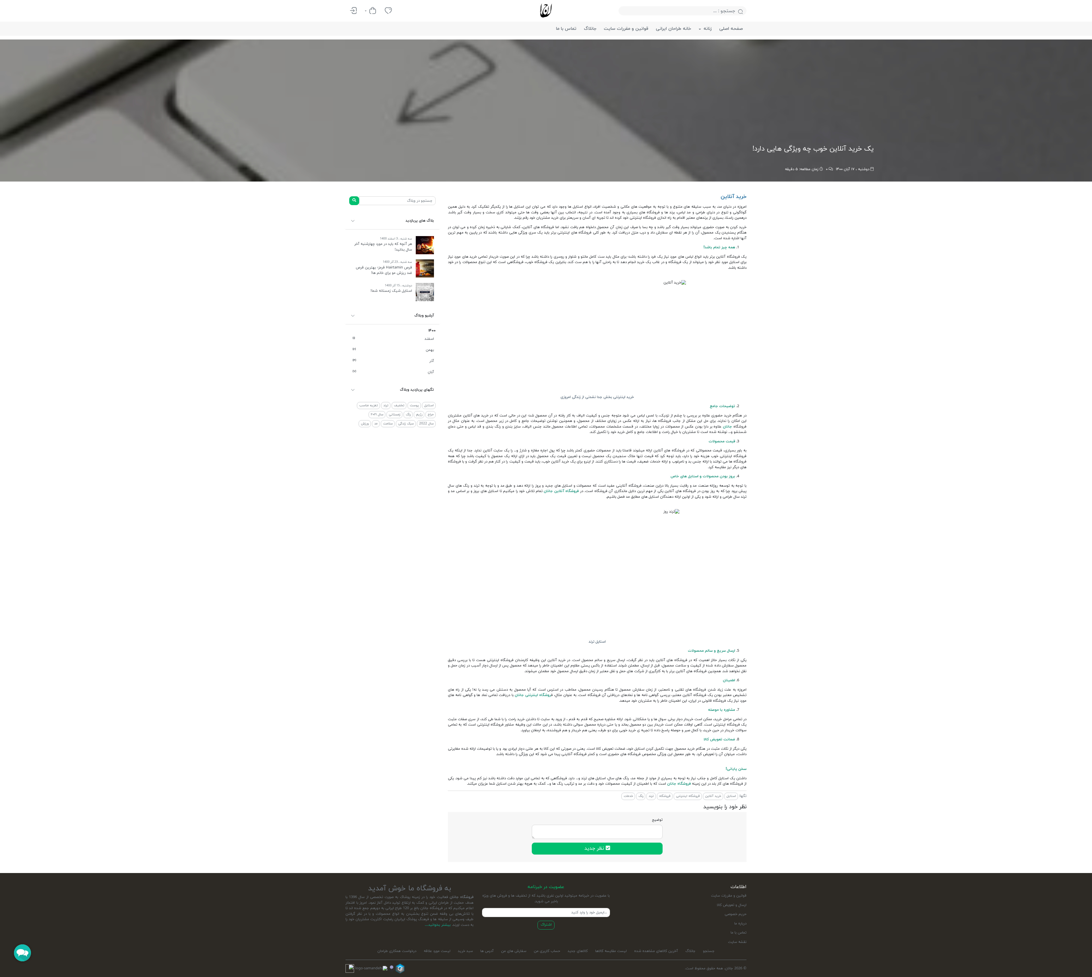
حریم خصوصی (735, 914)
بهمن (393, 350)
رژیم (419, 414)
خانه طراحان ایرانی (673, 29)
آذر (393, 361)
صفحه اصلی (731, 29)
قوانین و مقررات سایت (626, 29)
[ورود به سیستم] (353, 11)
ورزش (365, 423)
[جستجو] (354, 200)
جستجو (709, 951)
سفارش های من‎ (513, 951)
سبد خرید (465, 951)
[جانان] (546, 10)
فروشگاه (665, 796)
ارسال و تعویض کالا (731, 905)
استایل (429, 405)
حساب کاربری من (547, 951)
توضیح (657, 819)
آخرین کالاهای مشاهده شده (656, 951)
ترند (385, 405)
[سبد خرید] (370, 11)
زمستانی (394, 414)
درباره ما (740, 923)
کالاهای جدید (578, 951)
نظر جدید (595, 848)
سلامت (388, 423)
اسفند (393, 338)
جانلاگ (590, 29)
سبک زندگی (406, 423)
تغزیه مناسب (368, 405)
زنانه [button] (707, 29)
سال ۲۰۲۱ (377, 414)
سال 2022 (426, 423)
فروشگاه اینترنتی (688, 796)
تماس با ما (566, 29)
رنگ (408, 414)
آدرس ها (487, 951)
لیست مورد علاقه (437, 951)
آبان (393, 372)
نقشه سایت (737, 942)
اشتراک (546, 924)
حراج (431, 414)
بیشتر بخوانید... (438, 925)
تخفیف (399, 405)
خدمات (628, 796)
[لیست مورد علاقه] (388, 11)
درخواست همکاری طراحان (396, 951)
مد (376, 423)
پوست (414, 405)
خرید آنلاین (713, 796)
